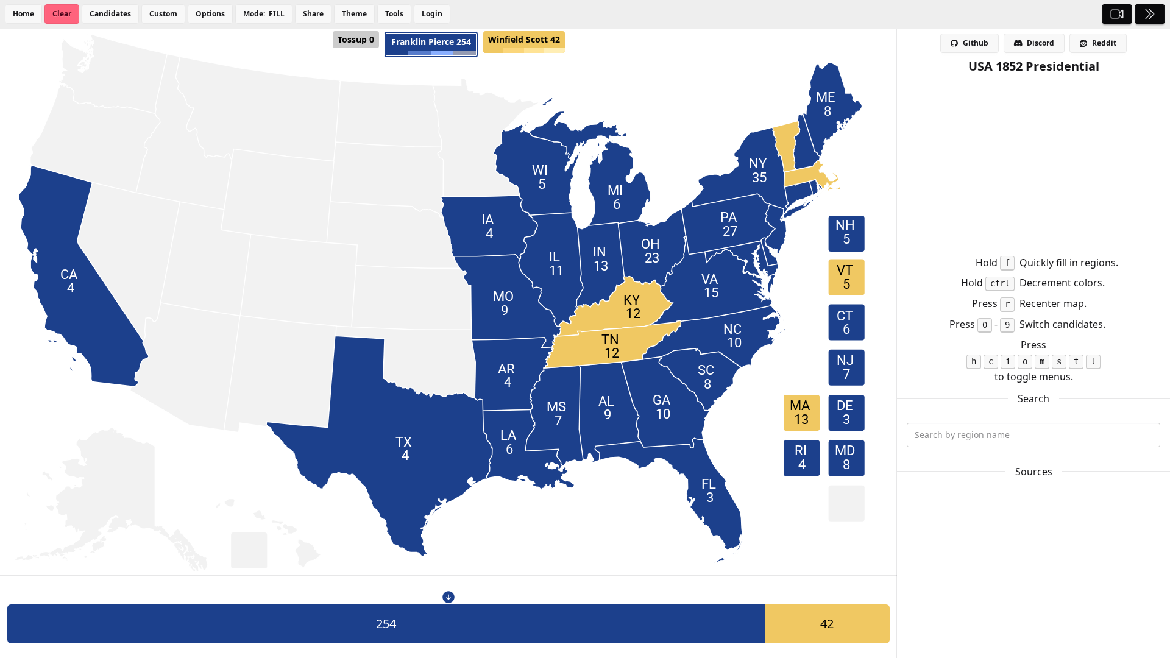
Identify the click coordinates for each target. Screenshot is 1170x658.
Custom (163, 14)
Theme (354, 14)
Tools (394, 14)
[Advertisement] (1033, 160)
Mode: (264, 14)
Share (313, 14)
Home (23, 14)
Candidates (110, 14)
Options (210, 14)
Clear (61, 14)
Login (432, 14)
